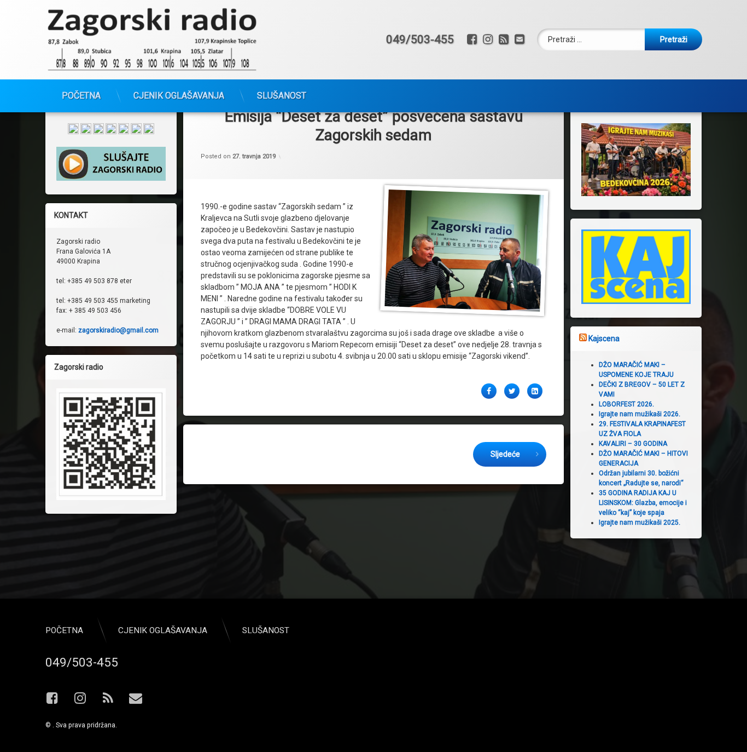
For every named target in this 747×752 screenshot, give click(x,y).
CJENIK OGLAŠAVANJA (178, 95)
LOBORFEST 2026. (626, 404)
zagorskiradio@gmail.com (118, 330)
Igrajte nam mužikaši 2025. (639, 522)
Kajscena (604, 338)
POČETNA (81, 95)
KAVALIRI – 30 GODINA (633, 443)
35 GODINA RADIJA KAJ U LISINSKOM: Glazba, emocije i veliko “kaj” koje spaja (643, 502)
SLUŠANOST (281, 95)
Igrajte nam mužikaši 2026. (639, 414)
